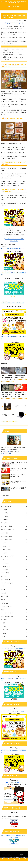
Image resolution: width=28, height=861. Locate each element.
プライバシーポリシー (7, 855)
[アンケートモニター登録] (14, 795)
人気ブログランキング (14, 843)
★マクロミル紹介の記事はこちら (14, 782)
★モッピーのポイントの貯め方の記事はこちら (12, 248)
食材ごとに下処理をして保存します (11, 52)
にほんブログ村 (14, 241)
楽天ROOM (8, 452)
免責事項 (21, 855)
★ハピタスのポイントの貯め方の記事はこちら (12, 303)
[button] (25, 495)
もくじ (12, 46)
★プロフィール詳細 (6, 453)
